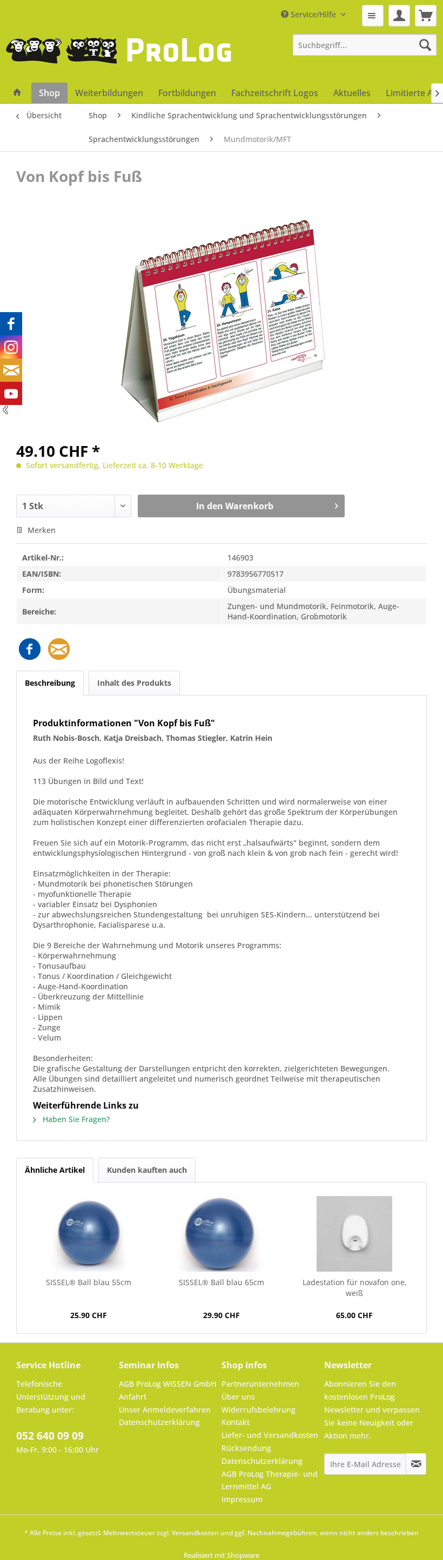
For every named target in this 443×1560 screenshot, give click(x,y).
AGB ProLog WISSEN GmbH (167, 1384)
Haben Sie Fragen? (75, 1119)
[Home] (17, 93)
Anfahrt (132, 1397)
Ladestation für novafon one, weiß (355, 1287)
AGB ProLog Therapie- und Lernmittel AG (270, 1480)
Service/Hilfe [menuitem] (313, 14)
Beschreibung (50, 683)
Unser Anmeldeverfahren (165, 1409)
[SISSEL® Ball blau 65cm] (221, 1234)
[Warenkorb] (426, 15)
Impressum (242, 1499)
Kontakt (236, 1422)
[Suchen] (425, 45)
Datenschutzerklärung (159, 1422)
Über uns (238, 1397)
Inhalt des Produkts (134, 683)
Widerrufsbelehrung (259, 1409)
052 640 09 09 (50, 1436)
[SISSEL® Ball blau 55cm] (88, 1234)
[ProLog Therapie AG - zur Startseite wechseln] (118, 58)
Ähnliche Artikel (55, 1170)
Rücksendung (246, 1448)
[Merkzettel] (373, 15)
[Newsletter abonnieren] (416, 1464)
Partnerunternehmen (260, 1384)
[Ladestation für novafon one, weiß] (354, 1234)
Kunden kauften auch (147, 1170)
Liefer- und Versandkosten (270, 1435)
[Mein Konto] (399, 15)
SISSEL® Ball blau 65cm (221, 1282)
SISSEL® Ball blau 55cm (88, 1282)
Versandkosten (195, 1532)
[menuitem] (373, 15)
